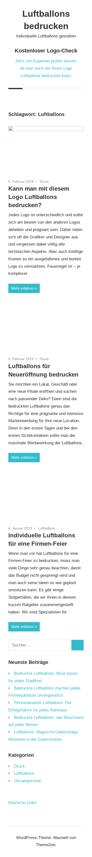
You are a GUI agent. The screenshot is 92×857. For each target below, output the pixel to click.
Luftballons (46, 528)
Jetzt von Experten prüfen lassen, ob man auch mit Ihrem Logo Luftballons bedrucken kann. (46, 68)
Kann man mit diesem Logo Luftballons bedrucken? (38, 196)
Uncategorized (27, 780)
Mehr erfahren (22, 288)
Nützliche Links (22, 802)
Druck (44, 181)
